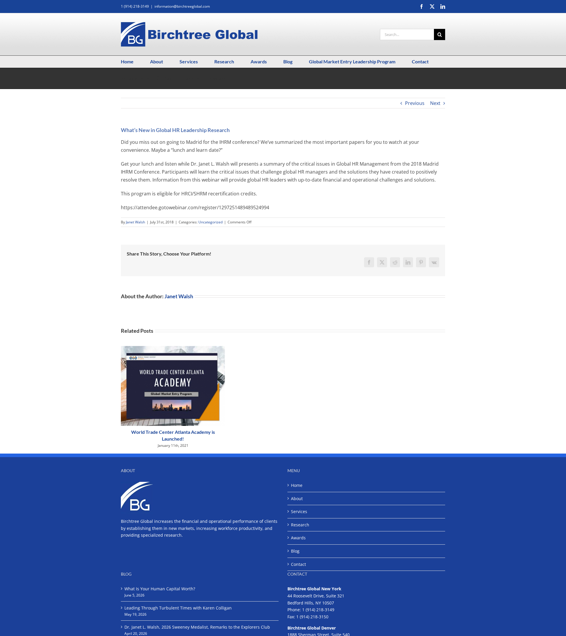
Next (435, 103)
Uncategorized (210, 222)
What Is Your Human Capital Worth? (159, 588)
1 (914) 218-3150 (312, 616)
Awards (298, 538)
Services (299, 511)
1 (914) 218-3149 (318, 609)
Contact (298, 564)
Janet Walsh (135, 222)
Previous (414, 103)
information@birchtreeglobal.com (182, 6)
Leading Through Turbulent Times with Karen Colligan (178, 608)
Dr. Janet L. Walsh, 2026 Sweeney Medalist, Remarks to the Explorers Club (197, 627)
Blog (295, 551)
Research (300, 525)
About (297, 498)
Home (296, 485)
